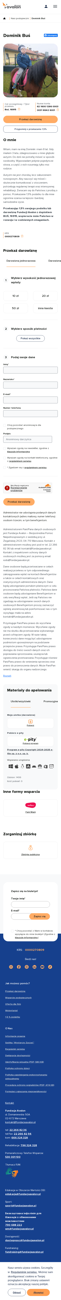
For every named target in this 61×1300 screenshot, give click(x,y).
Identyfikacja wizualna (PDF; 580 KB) (24, 1062)
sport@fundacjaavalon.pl (20, 1205)
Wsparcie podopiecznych (18, 997)
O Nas (9, 1028)
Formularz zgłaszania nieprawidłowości (25, 1091)
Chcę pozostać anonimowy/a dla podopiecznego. (24, 427)
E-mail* (7, 394)
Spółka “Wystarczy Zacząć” (19, 1042)
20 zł (45, 296)
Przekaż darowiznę (15, 991)
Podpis (7, 433)
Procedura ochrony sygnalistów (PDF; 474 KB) (29, 1085)
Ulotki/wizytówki (21, 701)
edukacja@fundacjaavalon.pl (23, 1194)
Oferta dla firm (13, 1004)
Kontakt (9, 1103)
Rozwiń (7, 675)
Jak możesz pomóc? (17, 983)
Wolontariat (11, 1010)
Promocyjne (51, 701)
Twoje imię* (18, 898)
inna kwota (45, 308)
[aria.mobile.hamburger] (55, 7)
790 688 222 (13, 1225)
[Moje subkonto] (46, 7)
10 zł (16, 296)
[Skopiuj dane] (19, 109)
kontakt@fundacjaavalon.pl (20, 1122)
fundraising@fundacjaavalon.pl (24, 1252)
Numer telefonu (12, 408)
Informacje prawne (15, 1036)
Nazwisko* (8, 379)
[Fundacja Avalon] (12, 6)
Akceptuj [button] (38, 1292)
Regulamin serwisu (15, 1049)
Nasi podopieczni (20, 18)
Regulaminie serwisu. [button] (24, 1272)
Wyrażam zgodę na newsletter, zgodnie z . (28, 450)
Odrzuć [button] (17, 1292)
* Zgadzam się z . (27, 467)
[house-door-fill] (5, 18)
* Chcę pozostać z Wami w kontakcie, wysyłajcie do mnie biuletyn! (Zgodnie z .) (35, 934)
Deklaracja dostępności (17, 1055)
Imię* (6, 364)
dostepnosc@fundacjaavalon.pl (24, 1240)
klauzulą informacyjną (18, 451)
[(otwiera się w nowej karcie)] (11, 967)
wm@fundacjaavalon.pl (19, 1228)
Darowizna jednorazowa (21, 260)
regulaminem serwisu (20, 461)
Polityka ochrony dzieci (17, 1068)
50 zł (15, 308)
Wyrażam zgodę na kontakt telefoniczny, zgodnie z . (32, 459)
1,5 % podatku (12, 1017)
